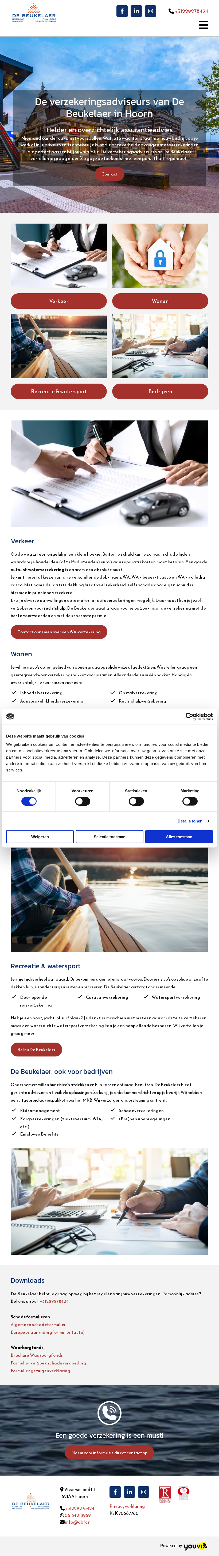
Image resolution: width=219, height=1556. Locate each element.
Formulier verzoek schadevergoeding (48, 1363)
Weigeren (40, 836)
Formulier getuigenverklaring (40, 1370)
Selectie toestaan (110, 836)
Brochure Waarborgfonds (37, 1355)
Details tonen (190, 820)
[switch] (82, 801)
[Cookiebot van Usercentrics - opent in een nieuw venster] (189, 716)
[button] (109, 174)
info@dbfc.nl (78, 1522)
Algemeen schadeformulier (38, 1324)
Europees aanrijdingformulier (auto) (48, 1332)
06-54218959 (78, 1515)
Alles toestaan (179, 836)
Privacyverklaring (127, 1506)
